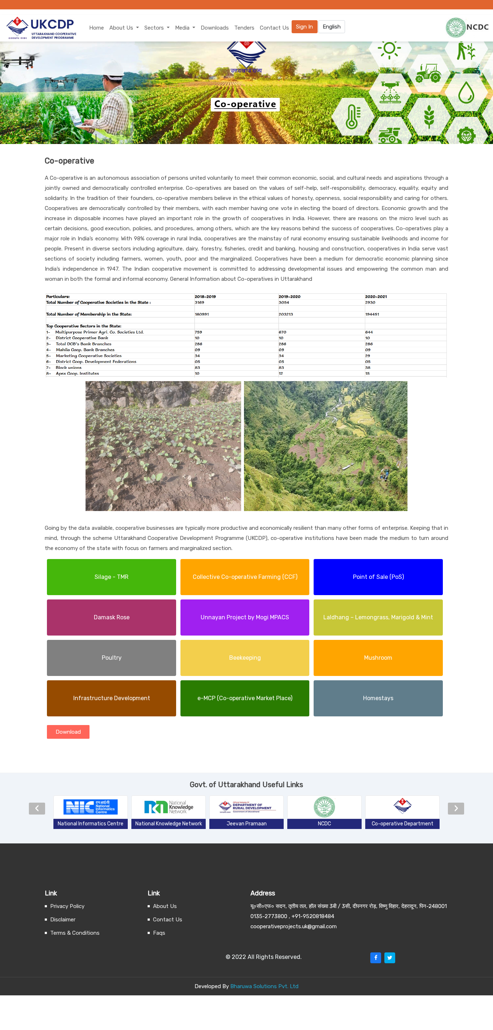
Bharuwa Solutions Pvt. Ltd (264, 986)
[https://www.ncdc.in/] (324, 806)
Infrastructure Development (111, 698)
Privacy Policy (67, 906)
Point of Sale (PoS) (378, 576)
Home (96, 28)
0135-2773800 (268, 916)
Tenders (244, 28)
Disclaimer (62, 919)
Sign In (304, 26)
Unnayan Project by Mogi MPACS (245, 617)
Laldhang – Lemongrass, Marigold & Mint (378, 617)
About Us (165, 906)
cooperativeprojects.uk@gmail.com (293, 926)
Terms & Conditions (75, 933)
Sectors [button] (154, 28)
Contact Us (274, 28)
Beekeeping (245, 657)
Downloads (215, 28)
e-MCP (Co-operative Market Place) (244, 698)
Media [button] (183, 28)
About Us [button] (122, 28)
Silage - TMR (111, 576)
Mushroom (378, 657)
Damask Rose (112, 617)
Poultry (112, 657)
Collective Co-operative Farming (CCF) (245, 576)
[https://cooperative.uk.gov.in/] (402, 807)
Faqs (159, 933)
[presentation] (37, 806)
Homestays (378, 698)
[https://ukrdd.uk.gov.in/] (246, 807)
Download (68, 732)
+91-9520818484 (313, 916)
